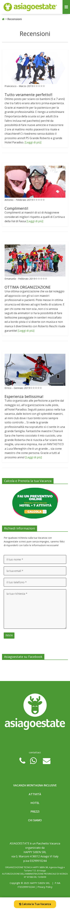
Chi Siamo (35, 820)
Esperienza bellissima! (24, 396)
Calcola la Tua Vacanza (36, 904)
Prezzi (35, 811)
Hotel (35, 803)
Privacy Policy (44, 887)
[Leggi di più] (33, 142)
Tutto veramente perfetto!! (28, 94)
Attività (35, 794)
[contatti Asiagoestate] (35, 713)
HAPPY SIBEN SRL (40, 883)
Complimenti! (16, 208)
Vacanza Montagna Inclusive (35, 785)
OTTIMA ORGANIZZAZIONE (28, 287)
